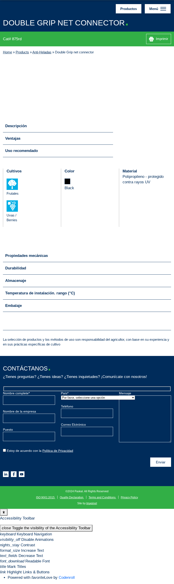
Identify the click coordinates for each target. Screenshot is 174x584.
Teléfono (67, 406)
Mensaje (125, 393)
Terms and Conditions (102, 497)
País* (64, 393)
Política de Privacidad (57, 450)
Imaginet (91, 503)
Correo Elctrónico (73, 424)
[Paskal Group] (26, 8)
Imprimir (161, 39)
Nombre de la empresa (19, 411)
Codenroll (67, 577)
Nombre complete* (16, 393)
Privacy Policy (129, 497)
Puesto (8, 429)
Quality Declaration (72, 497)
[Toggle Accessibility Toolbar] (3, 512)
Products (22, 52)
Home (7, 52)
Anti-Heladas (41, 52)
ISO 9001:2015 (45, 497)
